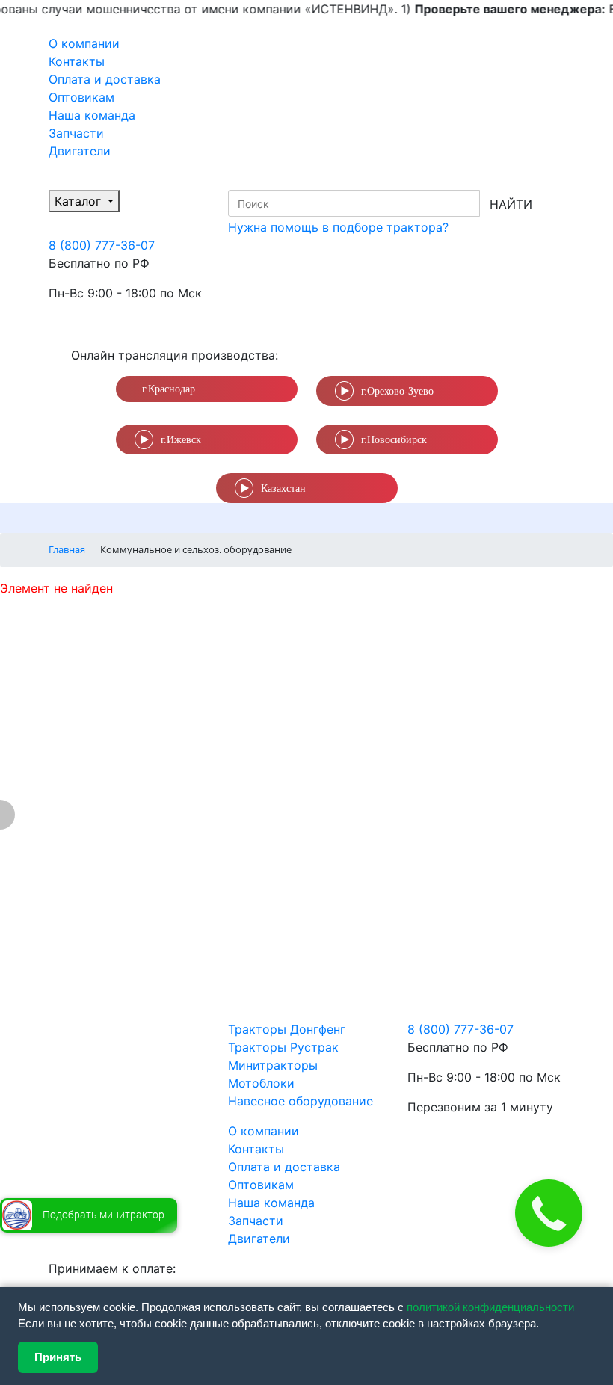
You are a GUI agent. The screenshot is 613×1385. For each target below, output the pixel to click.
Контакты (77, 61)
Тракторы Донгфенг (286, 1029)
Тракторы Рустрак (283, 1047)
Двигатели (80, 151)
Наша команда (92, 115)
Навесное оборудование (300, 1100)
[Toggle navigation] (78, 518)
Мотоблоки (261, 1083)
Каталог (80, 201)
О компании (84, 43)
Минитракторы (273, 1065)
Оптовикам (81, 97)
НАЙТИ (511, 204)
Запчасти (76, 133)
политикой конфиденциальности (490, 1307)
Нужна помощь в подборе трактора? (338, 227)
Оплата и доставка (105, 79)
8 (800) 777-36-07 (102, 245)
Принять (57, 1357)
